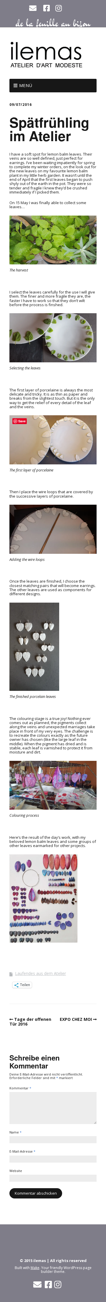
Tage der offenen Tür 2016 (30, 1021)
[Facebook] (46, 8)
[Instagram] (58, 8)
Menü (25, 85)
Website (15, 1171)
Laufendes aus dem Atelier (40, 973)
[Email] (33, 8)
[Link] (72, 9)
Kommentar (20, 1088)
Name (15, 1132)
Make (35, 1267)
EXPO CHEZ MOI (76, 1019)
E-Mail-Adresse (22, 1151)
